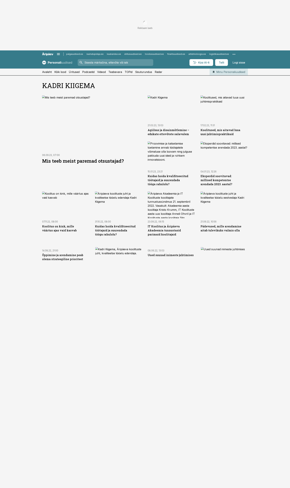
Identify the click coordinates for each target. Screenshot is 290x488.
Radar (158, 72)
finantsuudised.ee (176, 54)
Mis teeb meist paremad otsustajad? (83, 161)
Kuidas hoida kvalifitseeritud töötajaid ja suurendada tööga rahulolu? (168, 180)
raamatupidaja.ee (95, 54)
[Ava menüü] (58, 54)
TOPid (128, 72)
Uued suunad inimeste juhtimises (171, 255)
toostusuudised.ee (154, 54)
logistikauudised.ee (219, 54)
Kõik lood (60, 72)
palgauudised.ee (74, 54)
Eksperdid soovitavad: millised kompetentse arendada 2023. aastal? (216, 180)
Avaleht (47, 72)
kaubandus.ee (114, 54)
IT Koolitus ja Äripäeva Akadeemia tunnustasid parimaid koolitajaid (164, 230)
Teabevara (115, 72)
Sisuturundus (143, 72)
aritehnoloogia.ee (197, 54)
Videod (101, 72)
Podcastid (88, 72)
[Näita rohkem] (234, 54)
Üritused (74, 72)
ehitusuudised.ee (133, 54)
